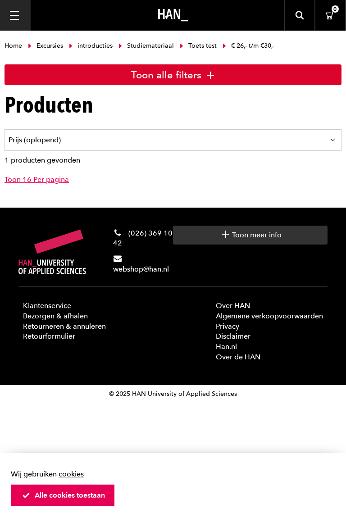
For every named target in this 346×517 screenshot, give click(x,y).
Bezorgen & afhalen (55, 316)
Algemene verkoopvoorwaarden (269, 316)
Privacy (227, 326)
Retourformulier (49, 336)
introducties (95, 46)
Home (14, 46)
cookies (71, 474)
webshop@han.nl (141, 269)
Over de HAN (238, 357)
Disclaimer (233, 336)
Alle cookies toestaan (70, 495)
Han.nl (226, 346)
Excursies (50, 46)
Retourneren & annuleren (64, 326)
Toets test (203, 46)
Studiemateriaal (150, 46)
